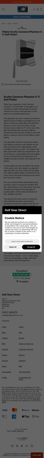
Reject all (12, 247)
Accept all (31, 247)
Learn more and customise (22, 241)
